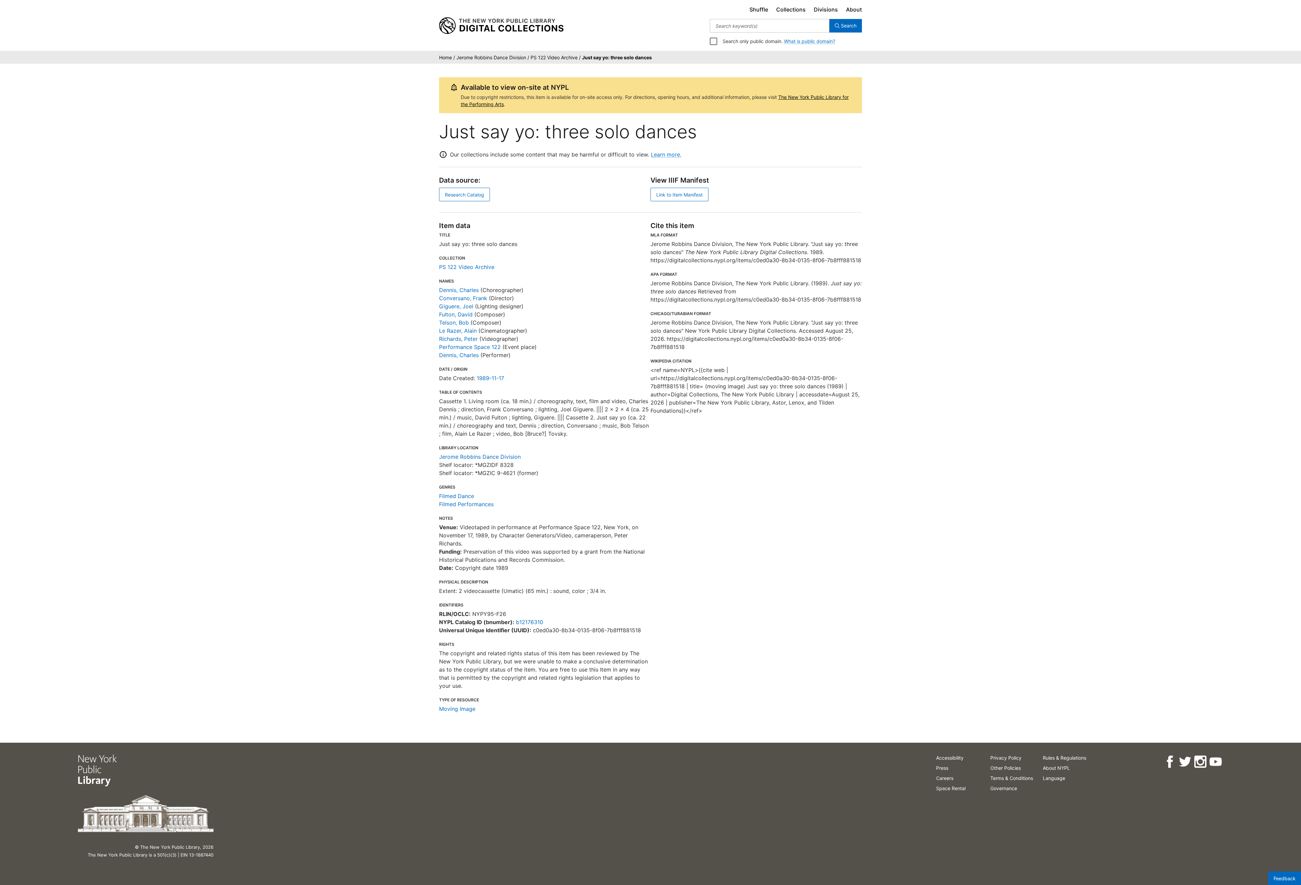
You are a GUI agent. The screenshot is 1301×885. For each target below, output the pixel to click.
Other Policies (1005, 768)
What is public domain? (809, 41)
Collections (791, 9)
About (854, 9)
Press (942, 768)
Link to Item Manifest (679, 195)
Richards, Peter (458, 338)
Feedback (1285, 878)
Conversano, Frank (463, 298)
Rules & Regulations (1064, 758)
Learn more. (666, 154)
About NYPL (1056, 768)
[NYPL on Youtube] (1215, 761)
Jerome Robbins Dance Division (480, 456)
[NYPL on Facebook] (1169, 761)
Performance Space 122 (470, 347)
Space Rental (951, 788)
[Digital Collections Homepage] (501, 25)
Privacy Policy (1005, 758)
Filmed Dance (456, 496)
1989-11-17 (490, 378)
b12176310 (529, 622)
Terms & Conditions (1011, 778)
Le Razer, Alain (458, 330)
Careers (944, 778)
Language (1054, 778)
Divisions (826, 9)
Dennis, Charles (459, 290)
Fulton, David (456, 314)
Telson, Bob (454, 322)
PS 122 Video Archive (466, 267)
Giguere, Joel (456, 306)
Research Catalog (464, 195)
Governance (1003, 788)
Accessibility (950, 758)
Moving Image (457, 708)
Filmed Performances (466, 504)
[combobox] (769, 26)
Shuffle (758, 9)
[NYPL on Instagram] (1200, 761)
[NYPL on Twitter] (1185, 761)
